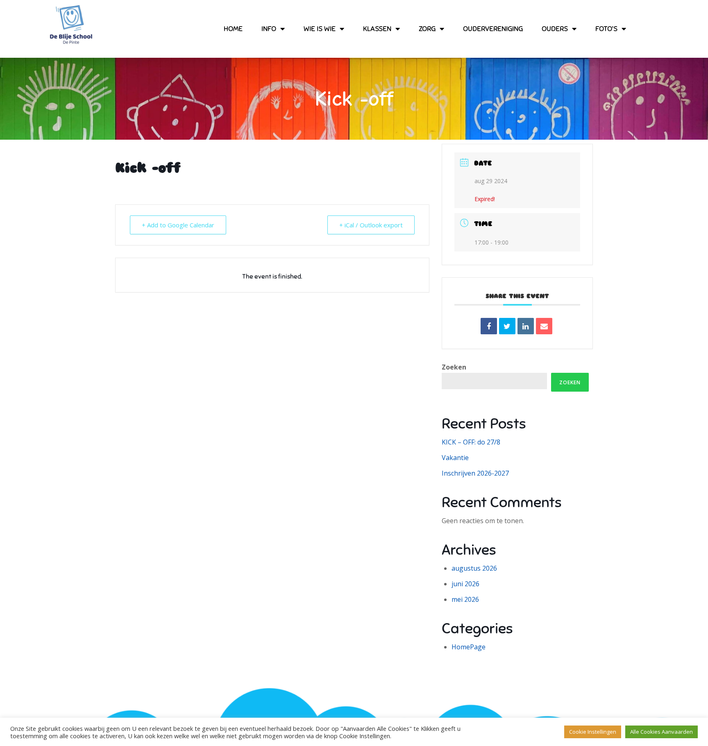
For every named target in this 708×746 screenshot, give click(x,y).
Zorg (427, 28)
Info (268, 28)
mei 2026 (465, 599)
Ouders (555, 28)
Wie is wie (320, 28)
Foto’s (606, 28)
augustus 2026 (474, 568)
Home (233, 28)
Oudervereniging (493, 28)
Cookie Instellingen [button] (592, 731)
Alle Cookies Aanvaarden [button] (661, 731)
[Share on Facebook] (489, 326)
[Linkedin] (525, 326)
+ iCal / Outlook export (371, 225)
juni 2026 (465, 583)
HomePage (469, 646)
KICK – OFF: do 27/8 (471, 442)
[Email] (544, 326)
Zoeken (454, 367)
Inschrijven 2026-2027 (475, 473)
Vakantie (455, 457)
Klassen (377, 28)
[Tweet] (507, 326)
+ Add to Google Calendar (178, 225)
